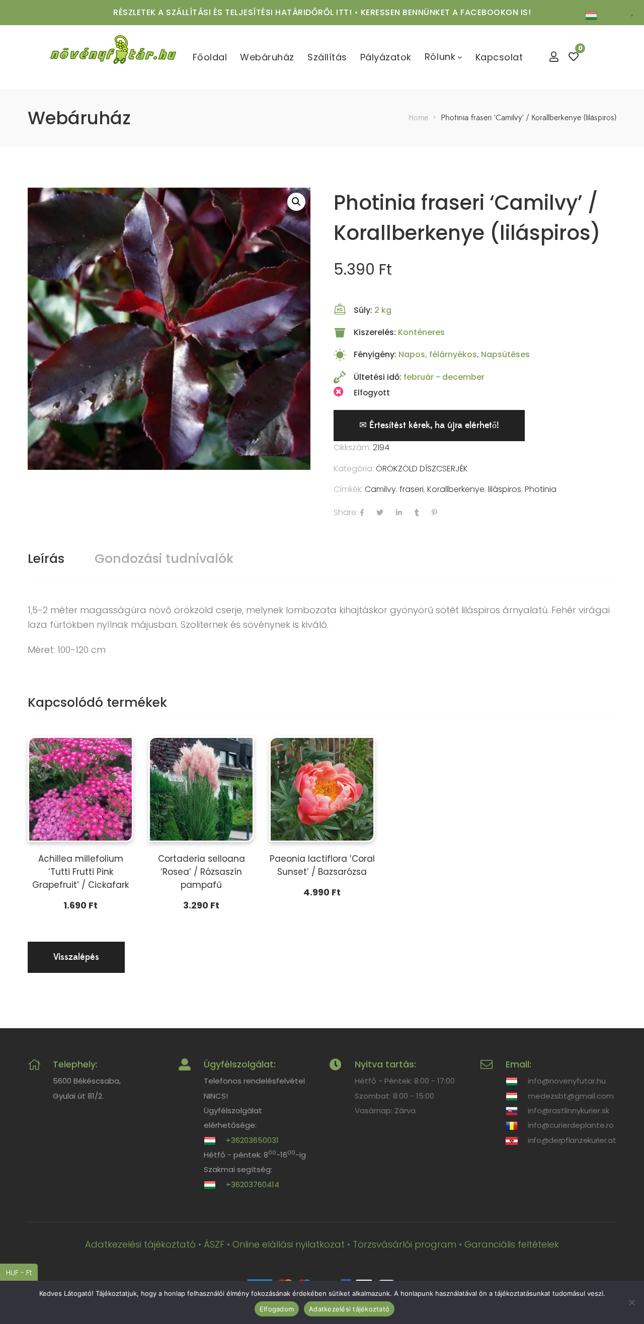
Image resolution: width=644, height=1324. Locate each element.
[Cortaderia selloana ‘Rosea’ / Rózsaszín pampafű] (201, 789)
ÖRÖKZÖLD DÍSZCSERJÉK (422, 468)
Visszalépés (76, 957)
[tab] (46, 558)
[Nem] (631, 1302)
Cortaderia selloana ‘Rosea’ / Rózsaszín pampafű (201, 872)
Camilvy (380, 489)
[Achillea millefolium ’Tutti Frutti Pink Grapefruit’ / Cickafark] (80, 789)
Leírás (46, 558)
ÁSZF (214, 1244)
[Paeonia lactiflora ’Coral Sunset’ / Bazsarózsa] (322, 789)
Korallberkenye (456, 489)
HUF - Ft (22, 1272)
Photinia (540, 489)
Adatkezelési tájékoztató (140, 1244)
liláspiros (504, 489)
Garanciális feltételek (511, 1244)
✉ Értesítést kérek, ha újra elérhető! (429, 425)
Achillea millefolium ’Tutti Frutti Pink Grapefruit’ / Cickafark (80, 872)
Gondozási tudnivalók (164, 558)
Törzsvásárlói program (404, 1244)
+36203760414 (252, 1184)
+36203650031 (252, 1140)
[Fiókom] (553, 57)
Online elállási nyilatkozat (288, 1244)
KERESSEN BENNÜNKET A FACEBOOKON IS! (446, 12)
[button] (296, 202)
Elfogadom (277, 1309)
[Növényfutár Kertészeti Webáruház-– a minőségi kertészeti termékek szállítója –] (113, 57)
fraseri (411, 489)
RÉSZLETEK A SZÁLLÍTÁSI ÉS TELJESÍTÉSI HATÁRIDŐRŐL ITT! (232, 12)
